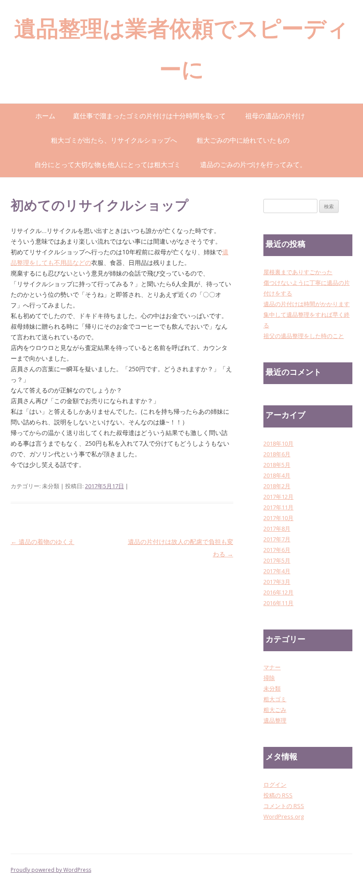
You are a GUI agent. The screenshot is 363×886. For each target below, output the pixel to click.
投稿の (278, 795)
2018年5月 (276, 465)
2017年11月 (278, 507)
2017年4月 (276, 571)
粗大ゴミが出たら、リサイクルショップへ (114, 140)
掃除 (269, 678)
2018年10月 (278, 443)
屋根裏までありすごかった (297, 272)
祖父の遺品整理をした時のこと (303, 336)
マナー (272, 667)
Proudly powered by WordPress (51, 870)
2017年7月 (276, 539)
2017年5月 (276, 560)
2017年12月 (278, 497)
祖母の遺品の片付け (275, 115)
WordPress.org (283, 816)
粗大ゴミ (274, 699)
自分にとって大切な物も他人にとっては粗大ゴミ (108, 164)
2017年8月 (276, 528)
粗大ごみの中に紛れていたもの (243, 140)
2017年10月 (278, 518)
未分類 (272, 688)
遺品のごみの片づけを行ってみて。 (253, 164)
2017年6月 (276, 550)
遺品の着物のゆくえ (42, 541)
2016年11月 (278, 603)
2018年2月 (276, 486)
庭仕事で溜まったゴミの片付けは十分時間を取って (149, 115)
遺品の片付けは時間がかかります (306, 304)
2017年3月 (276, 582)
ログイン (274, 785)
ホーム (45, 115)
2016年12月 (278, 592)
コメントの (283, 806)
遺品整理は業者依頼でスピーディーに (181, 51)
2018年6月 (276, 454)
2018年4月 (276, 475)
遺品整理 (274, 720)
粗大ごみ (274, 710)
